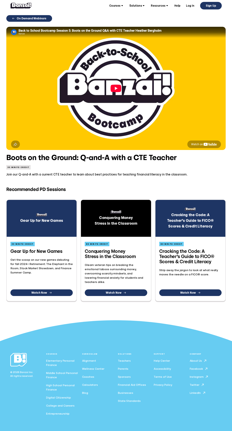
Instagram (197, 376)
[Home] (21, 6)
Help (177, 5)
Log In (190, 5)
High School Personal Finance (60, 387)
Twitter (195, 384)
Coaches (88, 376)
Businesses (125, 392)
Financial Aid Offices (132, 384)
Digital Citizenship (58, 397)
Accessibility (162, 368)
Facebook (196, 368)
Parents (123, 368)
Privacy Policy (163, 384)
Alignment (89, 360)
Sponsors (124, 376)
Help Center (162, 360)
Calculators (90, 384)
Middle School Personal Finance (62, 375)
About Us (196, 360)
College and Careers (60, 405)
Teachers (124, 360)
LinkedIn (195, 392)
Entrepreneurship (57, 413)
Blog (85, 392)
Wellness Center (93, 368)
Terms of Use (163, 376)
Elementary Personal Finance (60, 362)
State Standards (129, 400)
